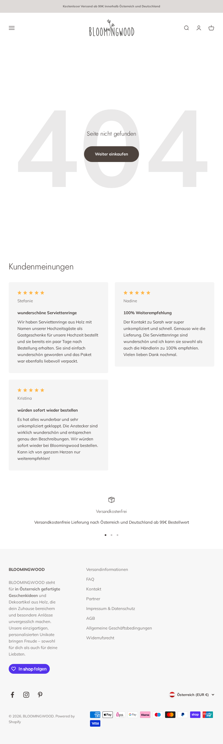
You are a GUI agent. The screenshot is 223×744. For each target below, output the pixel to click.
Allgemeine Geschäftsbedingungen (119, 628)
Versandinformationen (107, 569)
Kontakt (93, 589)
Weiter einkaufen (111, 154)
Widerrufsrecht (100, 637)
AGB (90, 618)
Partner (93, 598)
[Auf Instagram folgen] (26, 694)
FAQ (90, 579)
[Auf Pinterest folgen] (40, 694)
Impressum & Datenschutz (110, 608)
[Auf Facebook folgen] (12, 694)
